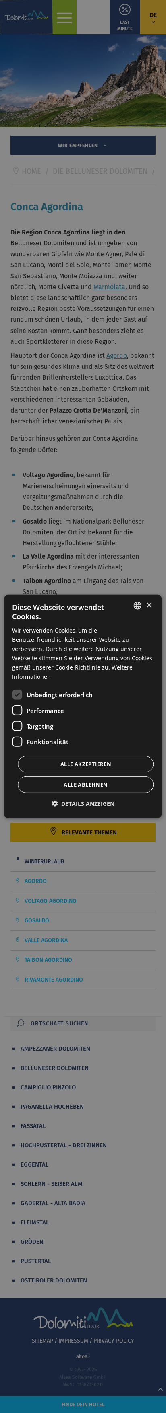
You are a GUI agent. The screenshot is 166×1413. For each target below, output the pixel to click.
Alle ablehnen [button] (86, 784)
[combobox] (138, 606)
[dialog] (83, 706)
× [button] (149, 605)
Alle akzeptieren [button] (85, 764)
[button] (83, 803)
